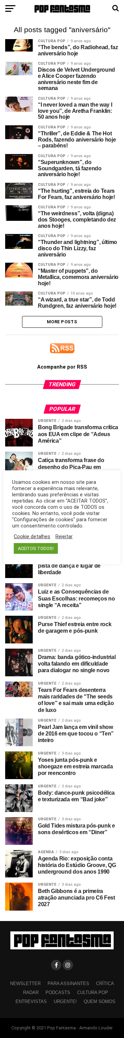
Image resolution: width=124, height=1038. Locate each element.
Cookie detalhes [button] (32, 536)
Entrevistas (31, 1001)
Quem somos (99, 1001)
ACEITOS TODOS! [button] (36, 548)
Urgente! (65, 1001)
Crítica (105, 983)
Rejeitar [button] (64, 536)
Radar (31, 992)
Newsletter (25, 983)
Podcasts (57, 992)
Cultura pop (92, 992)
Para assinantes (68, 983)
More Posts (62, 321)
